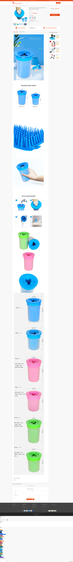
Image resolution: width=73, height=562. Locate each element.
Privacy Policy (24, 506)
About (23, 0)
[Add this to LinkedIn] (3, 523)
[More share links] (20, 480)
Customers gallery (32, 0)
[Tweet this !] (14, 480)
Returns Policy (34, 507)
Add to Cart (55, 14)
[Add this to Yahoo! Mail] (18, 480)
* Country (15, 494)
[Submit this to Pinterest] (15, 480)
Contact (29, 0)
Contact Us (43, 505)
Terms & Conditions (24, 507)
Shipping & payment (22, 31)
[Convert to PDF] (16, 480)
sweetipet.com (36, 514)
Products (16, 0)
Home (13, 0)
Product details (15, 31)
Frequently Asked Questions (45, 506)
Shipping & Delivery (34, 506)
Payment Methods (34, 505)
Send (7, 519)
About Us (23, 505)
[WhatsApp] (19, 480)
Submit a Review (29, 499)
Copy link (7, 561)
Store (35, 0)
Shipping (18, 0)
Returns (21, 0)
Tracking (26, 0)
